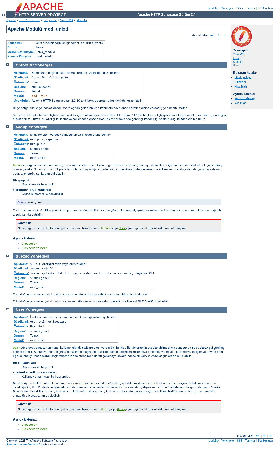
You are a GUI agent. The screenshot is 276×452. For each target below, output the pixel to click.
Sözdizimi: (21, 77)
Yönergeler (228, 8)
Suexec (237, 61)
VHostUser (29, 244)
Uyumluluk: (22, 100)
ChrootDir (239, 54)
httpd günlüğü (243, 77)
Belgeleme (50, 20)
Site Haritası (265, 8)
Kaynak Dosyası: (19, 56)
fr (219, 35)
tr (225, 35)
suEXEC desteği (245, 98)
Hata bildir (241, 86)
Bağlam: (20, 86)
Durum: (12, 47)
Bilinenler (240, 81)
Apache (11, 20)
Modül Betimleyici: (21, 52)
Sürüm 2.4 (66, 20)
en (212, 35)
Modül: (19, 96)
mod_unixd (39, 96)
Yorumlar (240, 103)
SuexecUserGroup (34, 248)
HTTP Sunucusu (29, 20)
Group (236, 58)
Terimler (250, 8)
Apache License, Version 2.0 (24, 444)
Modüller (213, 8)
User (236, 65)
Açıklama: (14, 42)
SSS (240, 8)
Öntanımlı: (21, 82)
